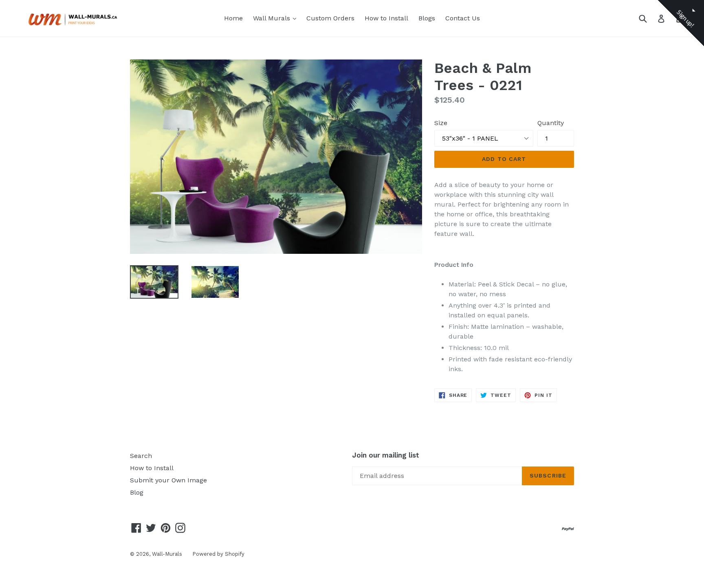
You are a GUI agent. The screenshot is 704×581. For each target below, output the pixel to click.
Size (440, 123)
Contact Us (462, 18)
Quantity (550, 123)
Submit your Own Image (168, 480)
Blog (136, 492)
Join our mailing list (385, 455)
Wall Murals (276, 18)
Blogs (426, 18)
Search (141, 456)
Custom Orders (330, 18)
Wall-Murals (167, 554)
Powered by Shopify (218, 554)
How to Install (386, 18)
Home (233, 18)
